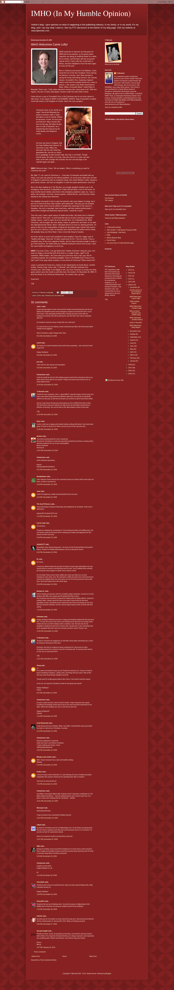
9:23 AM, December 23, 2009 (47, 368)
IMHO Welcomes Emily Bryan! (135, 326)
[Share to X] (67, 292)
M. (37, 559)
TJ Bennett (41, 391)
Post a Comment (40, 952)
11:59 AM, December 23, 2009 (47, 414)
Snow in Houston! (136, 322)
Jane (38, 491)
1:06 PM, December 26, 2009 (47, 894)
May (131, 349)
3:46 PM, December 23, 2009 (47, 484)
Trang (39, 665)
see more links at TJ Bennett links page (120, 243)
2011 (130, 279)
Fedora (39, 772)
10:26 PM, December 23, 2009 (47, 631)
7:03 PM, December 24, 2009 (47, 784)
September (134, 337)
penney (39, 436)
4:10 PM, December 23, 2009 (47, 497)
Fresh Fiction (111, 240)
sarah (39, 343)
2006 (130, 371)
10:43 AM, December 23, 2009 (47, 385)
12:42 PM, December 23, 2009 (47, 450)
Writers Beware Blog (114, 238)
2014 (130, 270)
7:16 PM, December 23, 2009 (47, 610)
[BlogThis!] (64, 292)
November (134, 331)
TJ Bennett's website (114, 227)
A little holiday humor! (134, 302)
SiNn (38, 846)
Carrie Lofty (74, 61)
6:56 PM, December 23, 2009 (47, 584)
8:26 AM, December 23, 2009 (47, 355)
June (132, 346)
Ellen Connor (83, 92)
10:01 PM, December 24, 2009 (47, 801)
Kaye (39, 421)
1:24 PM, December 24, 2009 (47, 716)
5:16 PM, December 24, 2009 (47, 765)
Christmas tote (49, 295)
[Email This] (62, 292)
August (132, 340)
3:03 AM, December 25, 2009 (47, 856)
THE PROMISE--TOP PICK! (116, 232)
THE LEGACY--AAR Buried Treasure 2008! (121, 230)
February (133, 358)
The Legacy (109, 200)
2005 (130, 374)
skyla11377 (41, 544)
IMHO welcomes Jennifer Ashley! (136, 318)
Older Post (93, 956)
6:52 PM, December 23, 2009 (47, 552)
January (133, 361)
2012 (130, 276)
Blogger (108, 973)
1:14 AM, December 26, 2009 (47, 875)
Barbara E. (40, 591)
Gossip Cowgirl (42, 931)
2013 (130, 273)
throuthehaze (41, 476)
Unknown (40, 617)
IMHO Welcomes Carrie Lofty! (135, 297)
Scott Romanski (42, 723)
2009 (130, 285)
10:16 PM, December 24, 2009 (47, 818)
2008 (130, 365)
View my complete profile (113, 107)
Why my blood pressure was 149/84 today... (136, 313)
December (134, 287)
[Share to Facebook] (69, 292)
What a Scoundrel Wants (73, 87)
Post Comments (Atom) (48, 960)
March (132, 355)
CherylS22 (40, 882)
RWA (108, 235)
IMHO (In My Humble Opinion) (81, 13)
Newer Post (36, 956)
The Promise (109, 198)
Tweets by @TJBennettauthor (115, 218)
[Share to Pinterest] (71, 292)
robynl (39, 825)
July (131, 343)
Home (64, 956)
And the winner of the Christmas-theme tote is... (136, 292)
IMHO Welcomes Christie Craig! (136, 307)
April (132, 352)
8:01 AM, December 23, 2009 (47, 336)
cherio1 (39, 916)
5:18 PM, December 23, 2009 (47, 537)
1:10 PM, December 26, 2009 (47, 909)
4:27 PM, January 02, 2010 (46, 947)
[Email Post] (57, 292)
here (82, 274)
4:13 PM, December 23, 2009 (47, 516)
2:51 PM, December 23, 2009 (47, 470)
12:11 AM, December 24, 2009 (47, 659)
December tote (59, 295)
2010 (130, 282)
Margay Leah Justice (44, 757)
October (133, 334)
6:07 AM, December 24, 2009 (47, 693)
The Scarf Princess (44, 504)
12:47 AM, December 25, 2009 (47, 839)
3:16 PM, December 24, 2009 (47, 731)
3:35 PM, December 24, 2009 (47, 750)
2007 (130, 368)
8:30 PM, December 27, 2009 (47, 924)
